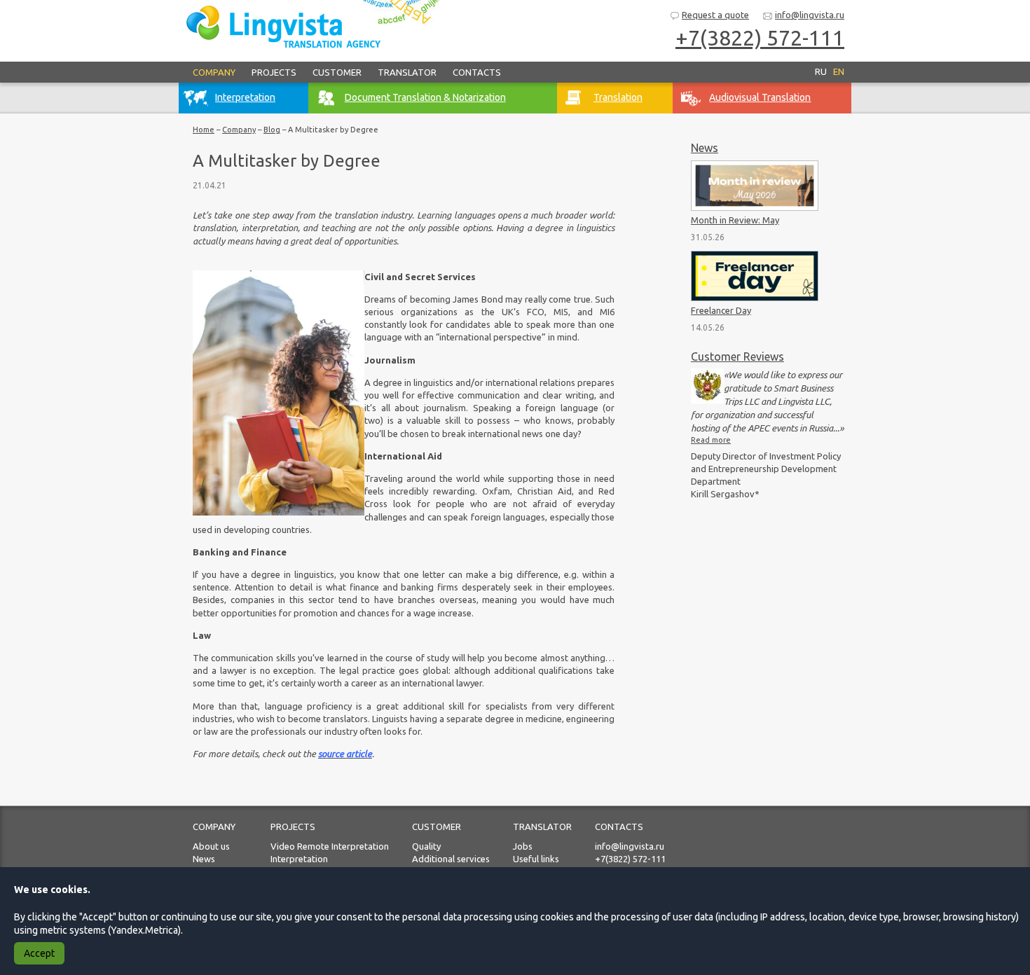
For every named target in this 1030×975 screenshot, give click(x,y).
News (704, 147)
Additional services (451, 859)
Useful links (536, 859)
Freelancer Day (721, 310)
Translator (407, 72)
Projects (274, 72)
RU (821, 71)
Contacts (477, 72)
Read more (711, 440)
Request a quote (715, 15)
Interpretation (299, 859)
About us (211, 846)
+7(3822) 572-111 (630, 859)
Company (214, 72)
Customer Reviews (737, 356)
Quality (426, 846)
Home (203, 129)
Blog (271, 129)
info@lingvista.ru (809, 15)
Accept (39, 953)
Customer (337, 72)
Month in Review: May (735, 220)
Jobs (523, 846)
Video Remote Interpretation (329, 846)
